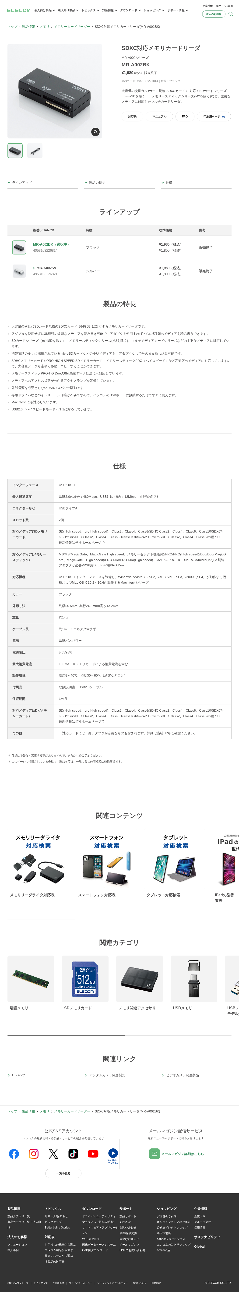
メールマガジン (129, 1244)
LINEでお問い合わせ (132, 1250)
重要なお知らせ (129, 1239)
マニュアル (159, 116)
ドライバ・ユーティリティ (99, 1216)
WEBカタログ (91, 1239)
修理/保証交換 (128, 1233)
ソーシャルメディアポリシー (112, 1283)
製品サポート (128, 1216)
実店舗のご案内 (166, 1216)
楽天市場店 (164, 1233)
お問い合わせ (128, 1227)
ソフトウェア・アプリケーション (100, 1230)
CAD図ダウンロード (95, 1250)
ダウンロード (128, 10)
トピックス (88, 10)
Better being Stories (57, 1227)
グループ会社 (202, 1222)
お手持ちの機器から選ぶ (60, 1244)
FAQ (185, 116)
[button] (53, 1209)
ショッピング (152, 10)
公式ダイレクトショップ (172, 1227)
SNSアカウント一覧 (18, 1283)
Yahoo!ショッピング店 (171, 1239)
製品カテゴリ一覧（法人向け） (24, 1224)
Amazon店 (163, 1250)
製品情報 (28, 26)
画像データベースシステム (99, 1244)
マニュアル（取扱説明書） (99, 1222)
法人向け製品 (66, 10)
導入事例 (13, 1250)
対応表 (132, 116)
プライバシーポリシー (80, 1283)
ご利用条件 (58, 1283)
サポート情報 (176, 10)
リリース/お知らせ (56, 1216)
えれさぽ (125, 1222)
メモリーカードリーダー (72, 26)
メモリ (44, 26)
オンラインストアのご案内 (173, 1222)
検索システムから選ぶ (59, 1255)
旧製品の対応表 (54, 1261)
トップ (12, 26)
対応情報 (108, 10)
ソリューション (17, 1244)
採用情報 (199, 1227)
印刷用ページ (212, 116)
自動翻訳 (156, 1283)
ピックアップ (53, 1222)
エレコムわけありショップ (173, 1244)
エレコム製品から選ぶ (59, 1250)
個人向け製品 (43, 10)
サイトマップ (41, 1283)
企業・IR (199, 1216)
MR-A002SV (46, 268)
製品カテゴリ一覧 (18, 1216)
